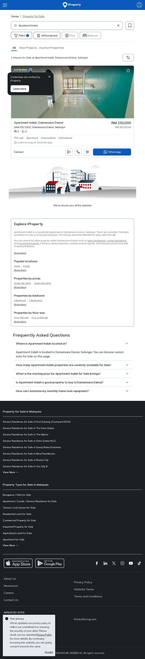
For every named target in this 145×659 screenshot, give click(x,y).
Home (15, 16)
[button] (14, 47)
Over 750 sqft (21, 317)
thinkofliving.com (85, 619)
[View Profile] (23, 69)
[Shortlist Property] (128, 70)
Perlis (17, 266)
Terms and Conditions (88, 596)
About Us (10, 578)
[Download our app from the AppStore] (18, 563)
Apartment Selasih (29, 243)
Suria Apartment (96, 240)
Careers (9, 593)
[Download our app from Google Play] (49, 563)
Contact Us (11, 600)
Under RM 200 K (22, 283)
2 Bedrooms (35, 300)
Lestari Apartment (116, 240)
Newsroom (11, 585)
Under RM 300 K (42, 283)
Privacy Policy (83, 582)
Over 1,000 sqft (39, 317)
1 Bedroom (20, 300)
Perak (26, 266)
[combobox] (67, 25)
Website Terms (84, 589)
